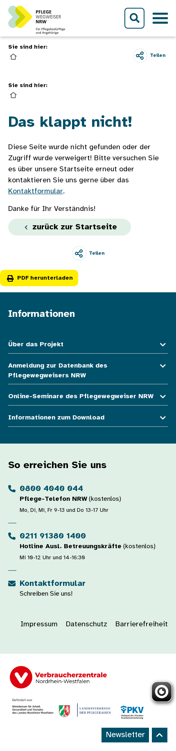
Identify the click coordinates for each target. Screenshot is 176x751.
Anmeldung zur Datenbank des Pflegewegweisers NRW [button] (57, 370)
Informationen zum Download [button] (56, 417)
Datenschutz (86, 624)
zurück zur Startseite (73, 227)
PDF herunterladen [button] (45, 278)
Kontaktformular (35, 191)
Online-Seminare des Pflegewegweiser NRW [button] (80, 396)
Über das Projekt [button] (35, 344)
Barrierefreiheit (141, 624)
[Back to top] (159, 735)
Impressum (39, 624)
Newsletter (125, 735)
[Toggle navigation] (160, 18)
